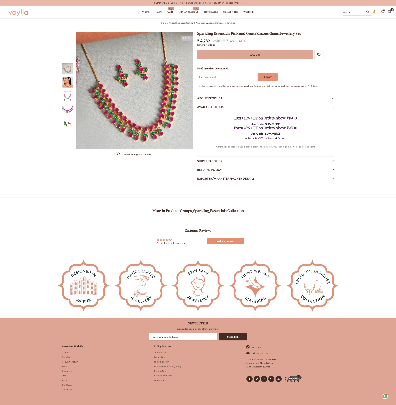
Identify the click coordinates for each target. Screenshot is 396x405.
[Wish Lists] (318, 54)
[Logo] (18, 12)
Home (164, 22)
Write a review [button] (225, 241)
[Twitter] (257, 379)
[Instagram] (264, 379)
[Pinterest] (271, 379)
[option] (198, 3)
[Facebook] (249, 379)
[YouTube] (278, 379)
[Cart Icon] (389, 11)
